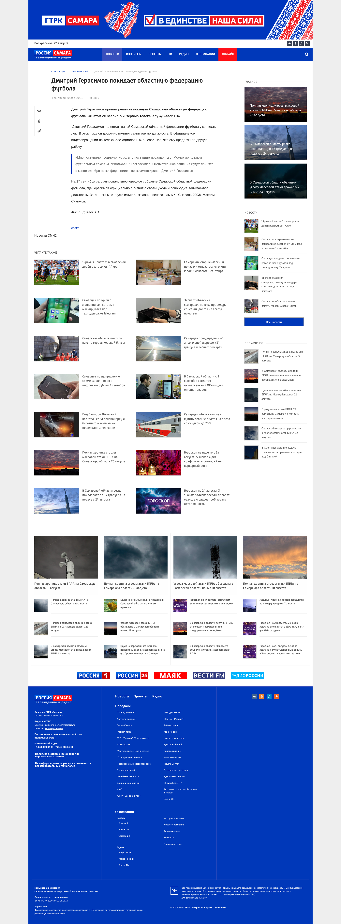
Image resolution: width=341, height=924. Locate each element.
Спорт (75, 228)
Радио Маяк (124, 853)
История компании (174, 818)
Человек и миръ (172, 751)
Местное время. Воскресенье (133, 751)
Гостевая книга (172, 831)
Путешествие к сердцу (176, 770)
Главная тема (124, 732)
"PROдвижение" (172, 712)
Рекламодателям (173, 844)
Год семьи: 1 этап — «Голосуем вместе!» (180, 791)
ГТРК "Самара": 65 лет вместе (133, 738)
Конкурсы (133, 54)
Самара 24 (124, 836)
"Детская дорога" (126, 719)
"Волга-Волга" (171, 764)
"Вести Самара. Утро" (128, 796)
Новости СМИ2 (45, 235)
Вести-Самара (124, 725)
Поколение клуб (126, 770)
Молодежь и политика (129, 757)
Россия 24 (123, 830)
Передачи (123, 706)
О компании (205, 54)
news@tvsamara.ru (65, 725)
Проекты (154, 54)
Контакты (169, 837)
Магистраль (123, 744)
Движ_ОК (169, 799)
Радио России (126, 859)
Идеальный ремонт (174, 776)
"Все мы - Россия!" (173, 719)
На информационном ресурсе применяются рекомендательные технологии (63, 764)
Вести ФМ (123, 865)
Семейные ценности (128, 776)
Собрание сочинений (128, 783)
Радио (184, 54)
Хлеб (119, 789)
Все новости (274, 322)
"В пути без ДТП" (173, 783)
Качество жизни (172, 757)
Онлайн (228, 54)
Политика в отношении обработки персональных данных (57, 755)
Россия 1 (123, 823)
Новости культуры (174, 738)
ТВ (170, 54)
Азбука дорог (171, 725)
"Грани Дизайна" (126, 712)
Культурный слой (173, 744)
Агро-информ (171, 732)
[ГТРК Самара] (53, 54)
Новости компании (174, 824)
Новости (112, 54)
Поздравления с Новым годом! (134, 764)
